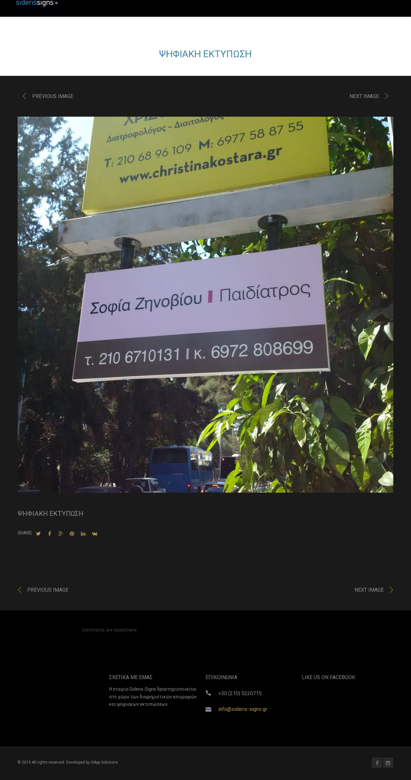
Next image (364, 96)
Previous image (52, 96)
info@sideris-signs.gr (242, 709)
